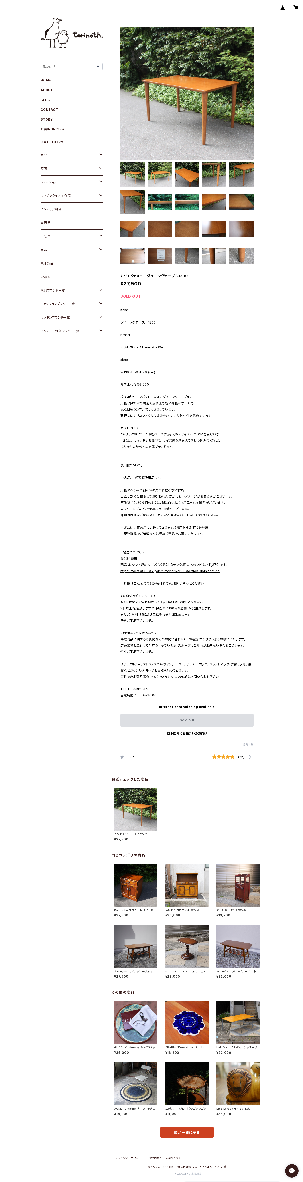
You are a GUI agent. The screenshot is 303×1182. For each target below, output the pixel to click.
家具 (44, 155)
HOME (46, 80)
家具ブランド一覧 (53, 290)
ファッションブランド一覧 (58, 304)
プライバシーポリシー (128, 1158)
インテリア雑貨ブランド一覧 (60, 331)
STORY (47, 119)
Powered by (182, 1174)
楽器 (44, 250)
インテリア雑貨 (51, 209)
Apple (45, 277)
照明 (44, 168)
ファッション (49, 182)
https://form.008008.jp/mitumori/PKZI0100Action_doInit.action (170, 571)
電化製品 (47, 263)
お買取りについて (53, 129)
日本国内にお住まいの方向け (187, 733)
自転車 (45, 236)
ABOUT (47, 90)
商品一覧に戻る (187, 1132)
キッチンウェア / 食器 (56, 196)
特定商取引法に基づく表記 (165, 1158)
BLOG (45, 100)
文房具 (45, 223)
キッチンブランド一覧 (55, 317)
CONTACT (49, 109)
